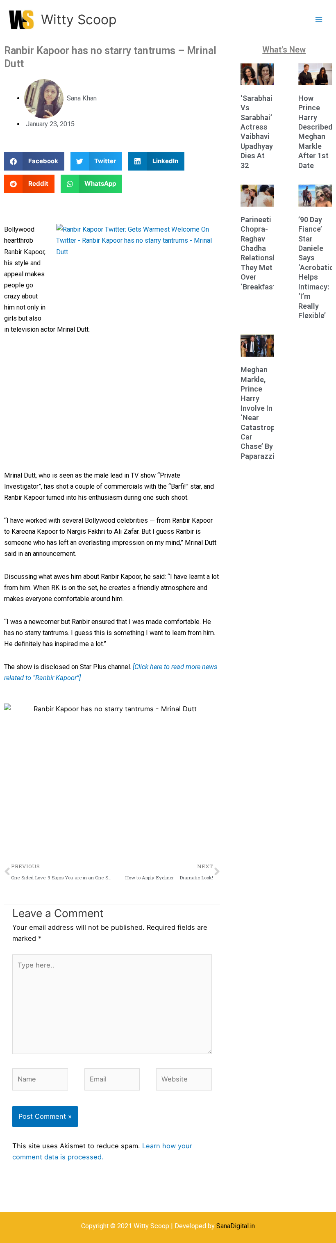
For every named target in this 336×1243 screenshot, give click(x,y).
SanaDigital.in (235, 1226)
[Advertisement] (112, 404)
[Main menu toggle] (318, 20)
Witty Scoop (78, 19)
